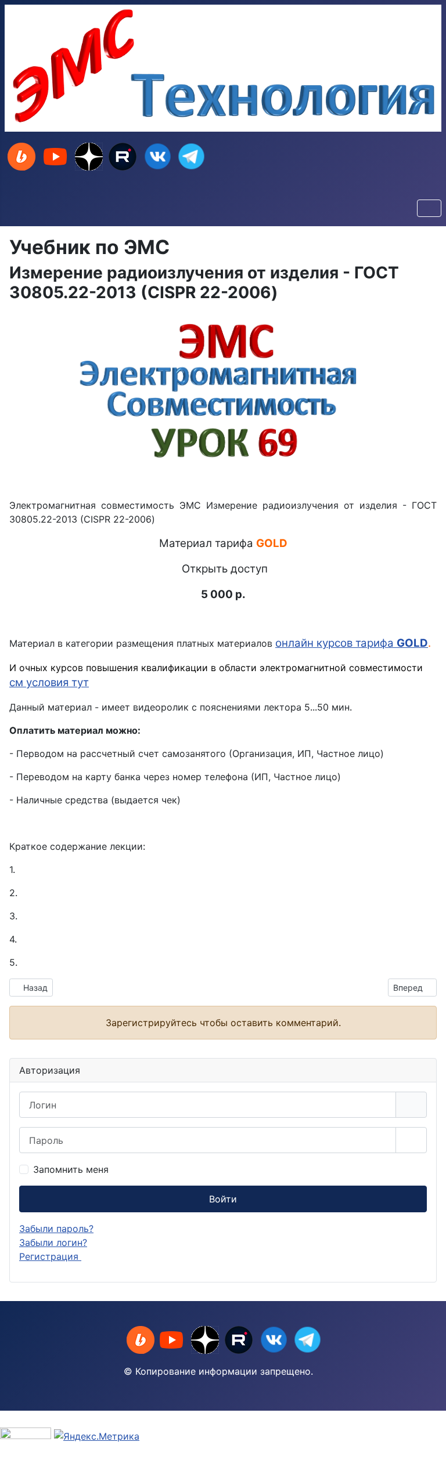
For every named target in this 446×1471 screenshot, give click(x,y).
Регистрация (50, 1256)
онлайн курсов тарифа (336, 643)
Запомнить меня (71, 1169)
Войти (223, 1199)
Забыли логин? (53, 1242)
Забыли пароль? (56, 1228)
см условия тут (49, 682)
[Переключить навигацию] (429, 208)
